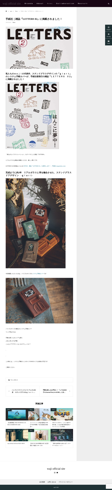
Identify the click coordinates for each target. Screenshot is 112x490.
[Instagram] (54, 473)
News (14, 22)
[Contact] (57, 473)
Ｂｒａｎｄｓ (28, 3)
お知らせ (16, 380)
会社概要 (42, 482)
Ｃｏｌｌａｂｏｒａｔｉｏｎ (65, 3)
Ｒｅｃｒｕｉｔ (83, 3)
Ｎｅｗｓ (49, 3)
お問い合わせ (52, 482)
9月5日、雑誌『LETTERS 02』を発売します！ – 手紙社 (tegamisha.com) (44, 166)
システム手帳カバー (38, 273)
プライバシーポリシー (66, 482)
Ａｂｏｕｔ (39, 3)
